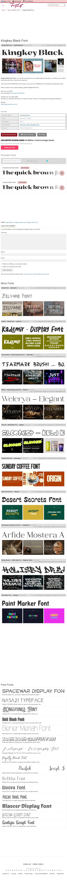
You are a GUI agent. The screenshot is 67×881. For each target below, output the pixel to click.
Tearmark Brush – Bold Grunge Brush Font (13, 354)
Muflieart (25, 389)
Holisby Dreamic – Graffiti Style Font (11, 560)
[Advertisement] (33, 23)
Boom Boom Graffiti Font (29, 738)
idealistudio (13, 288)
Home (3, 10)
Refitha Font (13, 778)
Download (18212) (10, 134)
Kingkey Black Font (6, 45)
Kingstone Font (19, 710)
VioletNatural (25, 525)
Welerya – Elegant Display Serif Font (11, 389)
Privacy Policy (29, 873)
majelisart (18, 321)
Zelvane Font (4, 288)
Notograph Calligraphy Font (30, 748)
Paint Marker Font (6, 595)
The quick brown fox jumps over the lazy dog (33, 173)
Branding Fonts (42, 321)
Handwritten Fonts (61, 321)
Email (3, 258)
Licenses (13, 873)
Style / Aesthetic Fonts (14, 10)
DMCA (21, 873)
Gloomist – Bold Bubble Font (9, 424)
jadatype (21, 424)
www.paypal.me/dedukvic (17, 93)
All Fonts (52, 873)
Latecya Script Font (16, 815)
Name (3, 252)
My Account (17, 1)
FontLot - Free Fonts (33, 864)
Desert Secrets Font (6, 491)
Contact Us (6, 873)
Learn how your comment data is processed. (36, 274)
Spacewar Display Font (33, 691)
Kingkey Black (9, 222)
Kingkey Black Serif (32, 222)
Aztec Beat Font (14, 797)
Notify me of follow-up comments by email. (15, 264)
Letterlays (16, 491)
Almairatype (17, 458)
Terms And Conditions (41, 873)
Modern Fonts (62, 458)
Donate (42, 134)
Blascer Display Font (27, 806)
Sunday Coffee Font (6, 458)
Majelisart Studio (27, 560)
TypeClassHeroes (18, 45)
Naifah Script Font (33, 768)
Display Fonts (49, 288)
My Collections (29, 1)
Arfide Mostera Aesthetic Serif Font (10, 525)
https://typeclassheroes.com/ (9, 104)
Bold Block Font (13, 719)
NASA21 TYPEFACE (23, 700)
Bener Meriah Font (26, 729)
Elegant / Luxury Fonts (59, 288)
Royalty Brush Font (14, 758)
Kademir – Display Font (7, 321)
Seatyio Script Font (18, 822)
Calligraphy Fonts (52, 561)
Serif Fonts (50, 45)
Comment (4, 232)
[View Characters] (62, 173)
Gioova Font (14, 787)
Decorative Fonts (39, 288)
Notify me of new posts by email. (12, 266)
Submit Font (60, 873)
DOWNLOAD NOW (9, 147)
